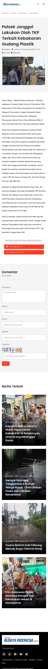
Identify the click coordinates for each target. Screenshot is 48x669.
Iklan (4, 663)
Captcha (6, 344)
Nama (5, 306)
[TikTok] (10, 654)
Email (5, 319)
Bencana (22, 13)
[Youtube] (21, 654)
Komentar (6, 287)
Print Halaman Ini (15, 247)
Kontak (39, 660)
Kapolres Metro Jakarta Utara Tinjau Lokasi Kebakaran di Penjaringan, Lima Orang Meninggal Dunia (23, 433)
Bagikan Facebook (16, 252)
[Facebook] (15, 654)
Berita (14, 13)
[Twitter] (26, 654)
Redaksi (11, 422)
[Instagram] (4, 654)
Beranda (5, 13)
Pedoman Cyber (20, 660)
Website (5, 332)
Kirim (6, 364)
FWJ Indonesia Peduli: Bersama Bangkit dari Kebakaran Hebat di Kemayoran (20, 597)
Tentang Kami (7, 660)
